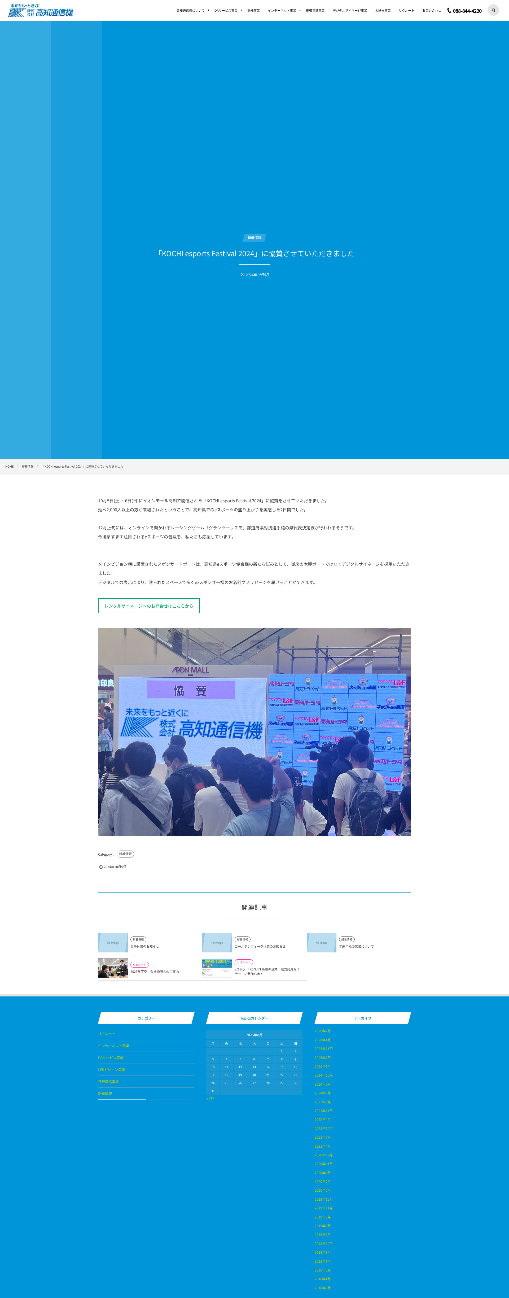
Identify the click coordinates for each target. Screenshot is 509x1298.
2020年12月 (324, 1154)
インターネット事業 (113, 1045)
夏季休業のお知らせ (144, 946)
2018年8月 (323, 1252)
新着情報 (125, 854)
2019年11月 (324, 1207)
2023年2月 (323, 1101)
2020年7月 (323, 1181)
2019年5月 (323, 1225)
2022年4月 (323, 1119)
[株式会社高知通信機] (41, 10)
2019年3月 (323, 1234)
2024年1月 (323, 1092)
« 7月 (210, 1098)
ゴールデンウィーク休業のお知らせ (260, 946)
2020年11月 (324, 1163)
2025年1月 (323, 1066)
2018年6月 (323, 1261)
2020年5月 (323, 1190)
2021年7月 (323, 1137)
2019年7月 (323, 1216)
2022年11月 (324, 1110)
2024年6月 (323, 1084)
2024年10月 (324, 1075)
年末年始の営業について (356, 946)
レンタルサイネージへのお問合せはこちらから (149, 606)
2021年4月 (323, 1146)
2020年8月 (323, 1172)
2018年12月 (324, 1243)
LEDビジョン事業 (111, 1069)
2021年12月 (324, 1128)
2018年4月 (323, 1278)
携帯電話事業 (108, 1081)
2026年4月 (323, 1039)
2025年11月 (324, 1048)
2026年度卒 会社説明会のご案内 (154, 971)
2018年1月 (323, 1287)
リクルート (140, 964)
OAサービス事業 (110, 1057)
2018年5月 (323, 1270)
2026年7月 (323, 1030)
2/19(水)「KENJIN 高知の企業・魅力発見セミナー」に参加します (267, 971)
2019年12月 (324, 1199)
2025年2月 (323, 1057)
